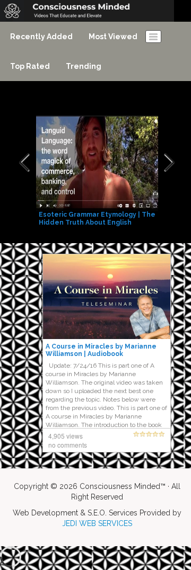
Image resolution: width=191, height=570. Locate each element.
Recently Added (41, 36)
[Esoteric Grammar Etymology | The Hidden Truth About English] (98, 162)
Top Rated (30, 66)
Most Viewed (113, 36)
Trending (83, 66)
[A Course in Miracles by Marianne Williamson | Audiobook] (106, 296)
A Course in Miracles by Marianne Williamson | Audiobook (101, 350)
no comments (67, 444)
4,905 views (65, 435)
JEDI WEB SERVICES (97, 523)
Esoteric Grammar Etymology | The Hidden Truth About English (97, 218)
